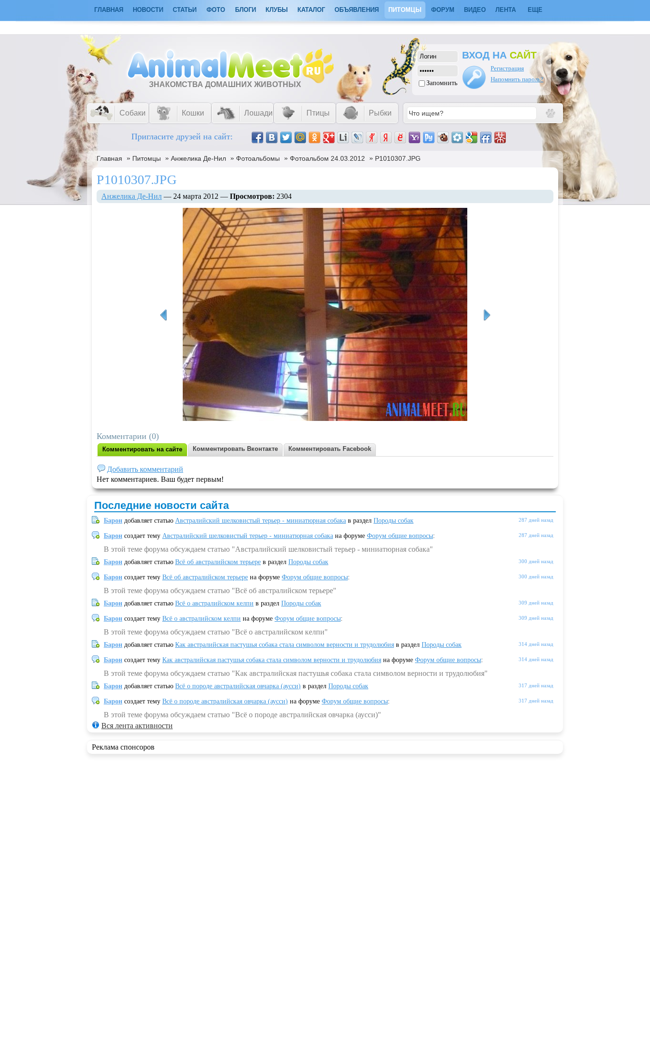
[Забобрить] (443, 137)
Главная (109, 158)
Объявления (357, 9)
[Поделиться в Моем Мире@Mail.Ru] (300, 137)
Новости (148, 9)
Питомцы (405, 9)
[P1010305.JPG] (486, 315)
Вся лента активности (137, 726)
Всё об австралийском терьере (218, 562)
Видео (475, 9)
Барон (113, 520)
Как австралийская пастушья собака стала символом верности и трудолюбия (284, 644)
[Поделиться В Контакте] (271, 137)
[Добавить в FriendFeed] (486, 137)
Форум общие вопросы (400, 535)
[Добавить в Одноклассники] (314, 137)
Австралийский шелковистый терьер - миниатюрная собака (260, 520)
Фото (216, 9)
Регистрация (507, 68)
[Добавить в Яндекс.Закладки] (386, 137)
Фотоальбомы (258, 158)
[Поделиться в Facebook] (257, 137)
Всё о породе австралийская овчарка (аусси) (238, 686)
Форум (442, 9)
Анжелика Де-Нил (198, 158)
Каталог (311, 9)
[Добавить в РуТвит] (428, 137)
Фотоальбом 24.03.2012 (327, 158)
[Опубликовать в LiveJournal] (357, 137)
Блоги (245, 9)
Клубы (277, 9)
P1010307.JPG (398, 158)
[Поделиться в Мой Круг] (457, 137)
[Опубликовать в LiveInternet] (343, 137)
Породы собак (394, 520)
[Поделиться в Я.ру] (371, 137)
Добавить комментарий (145, 469)
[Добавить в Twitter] (286, 137)
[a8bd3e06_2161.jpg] (163, 315)
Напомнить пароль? (517, 79)
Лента (505, 9)
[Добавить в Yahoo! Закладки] (414, 137)
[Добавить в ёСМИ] (400, 137)
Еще (535, 9)
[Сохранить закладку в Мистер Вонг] (500, 137)
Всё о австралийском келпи (214, 603)
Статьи (185, 9)
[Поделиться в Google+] (329, 137)
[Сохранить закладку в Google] (471, 137)
